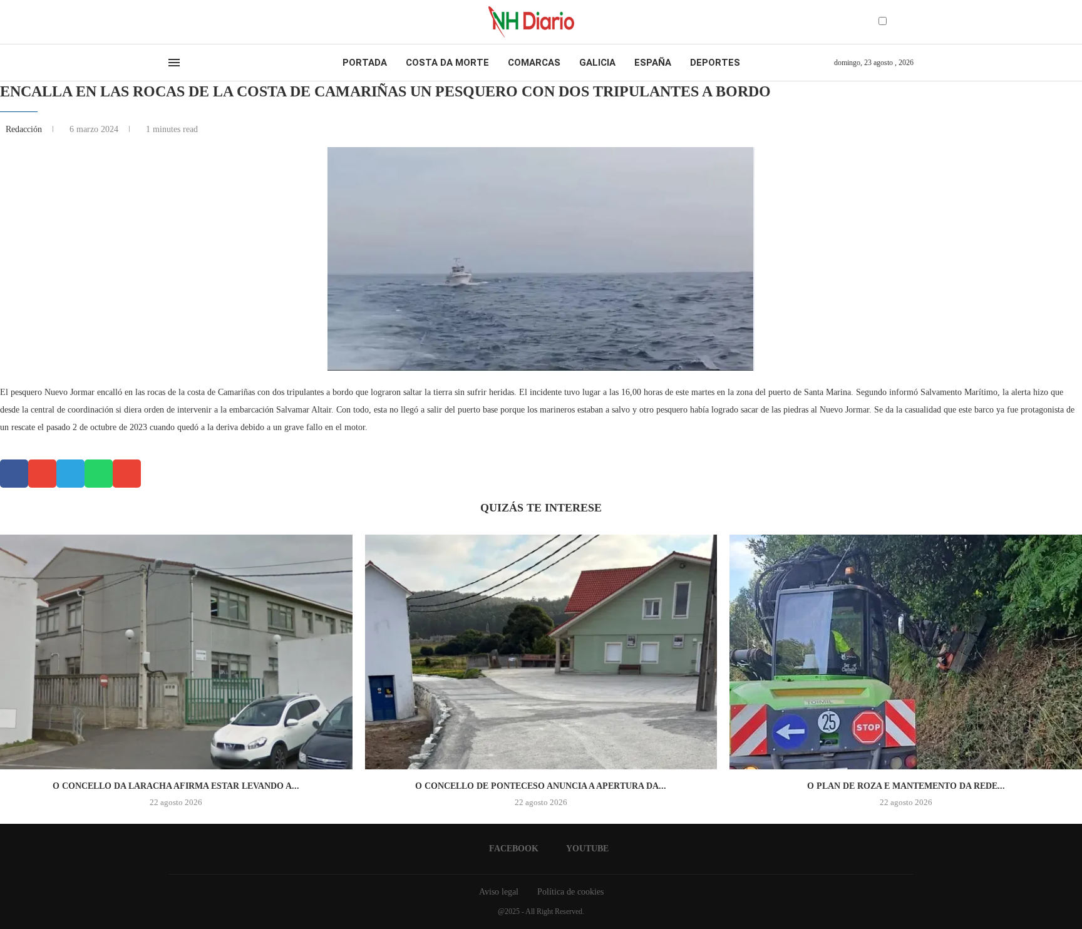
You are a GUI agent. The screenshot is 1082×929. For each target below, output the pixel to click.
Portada (365, 62)
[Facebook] (172, 22)
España (652, 62)
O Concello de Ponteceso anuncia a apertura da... (540, 786)
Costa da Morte (447, 62)
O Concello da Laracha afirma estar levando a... (176, 786)
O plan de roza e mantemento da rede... (906, 786)
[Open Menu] (174, 62)
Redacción (25, 129)
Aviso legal (498, 891)
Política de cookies (570, 891)
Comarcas (534, 62)
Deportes (715, 62)
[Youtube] (183, 22)
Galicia (597, 62)
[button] (14, 473)
